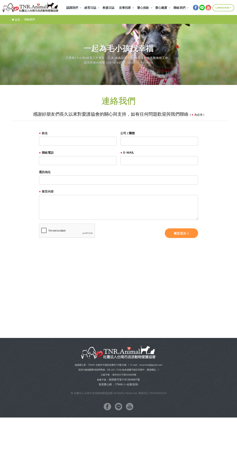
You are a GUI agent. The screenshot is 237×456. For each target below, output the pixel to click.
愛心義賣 (161, 7)
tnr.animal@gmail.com (150, 364)
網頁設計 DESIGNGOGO (152, 393)
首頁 (17, 19)
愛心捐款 (143, 7)
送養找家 (125, 7)
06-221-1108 (114, 369)
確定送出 (180, 233)
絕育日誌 (90, 7)
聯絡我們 (179, 7)
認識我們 (72, 7)
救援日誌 (108, 7)
